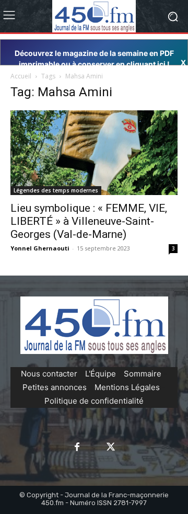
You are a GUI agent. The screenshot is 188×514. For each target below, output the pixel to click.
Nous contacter (49, 374)
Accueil (20, 76)
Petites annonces (54, 387)
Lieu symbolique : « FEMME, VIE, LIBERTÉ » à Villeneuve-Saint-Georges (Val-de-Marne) (88, 221)
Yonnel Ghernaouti (39, 248)
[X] (111, 448)
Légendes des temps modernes (56, 190)
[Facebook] (77, 448)
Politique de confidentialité (94, 401)
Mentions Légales (127, 387)
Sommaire (142, 374)
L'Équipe (100, 374)
